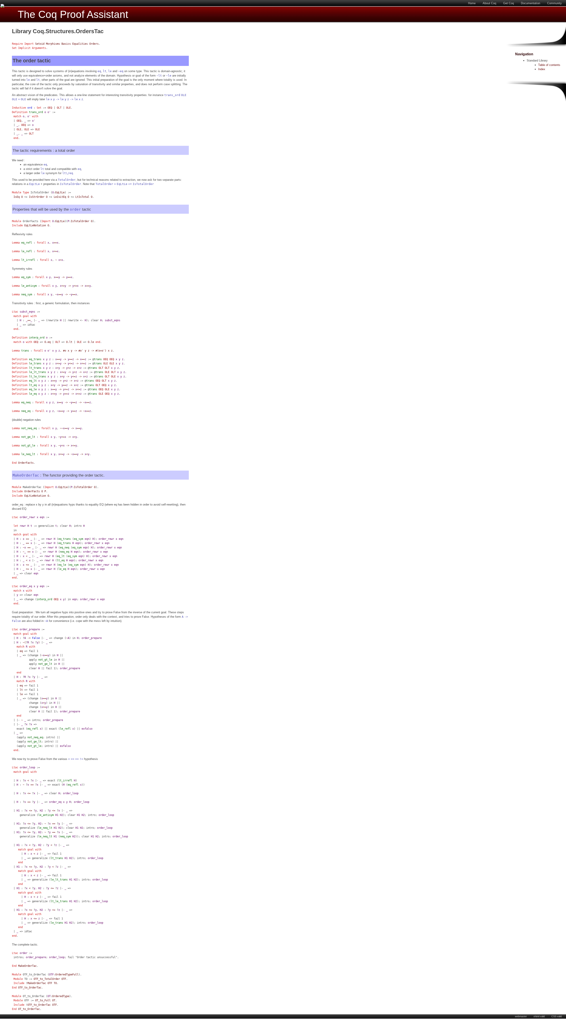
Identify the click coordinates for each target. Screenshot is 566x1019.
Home (472, 3)
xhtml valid (539, 1016)
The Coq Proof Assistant (73, 14)
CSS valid (556, 1016)
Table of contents (549, 65)
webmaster (521, 1016)
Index (541, 69)
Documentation (530, 3)
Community (554, 3)
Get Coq (508, 3)
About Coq (489, 3)
